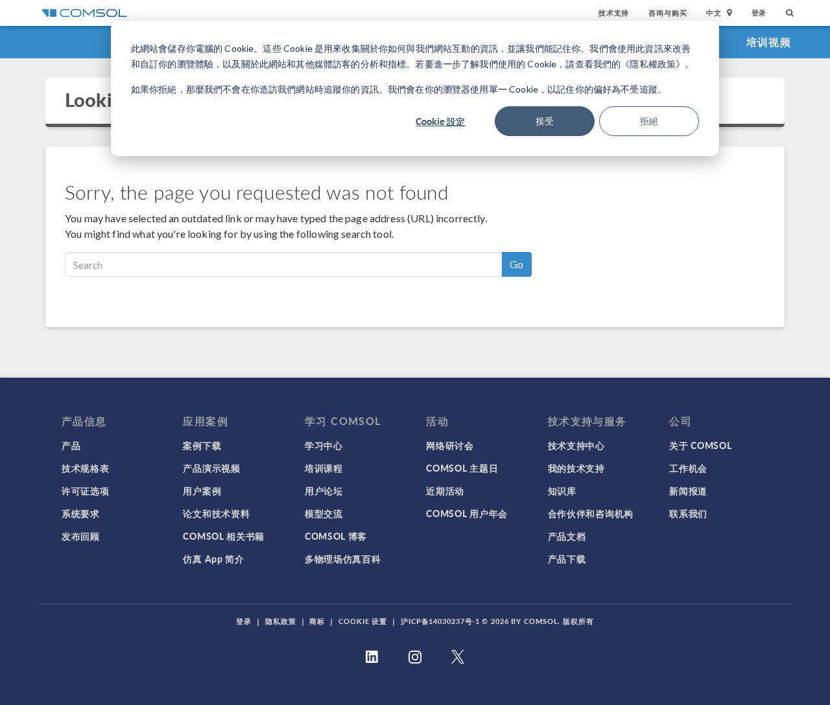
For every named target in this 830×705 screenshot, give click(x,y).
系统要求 (81, 513)
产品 (71, 445)
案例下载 (202, 445)
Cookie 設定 (440, 121)
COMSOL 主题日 (462, 467)
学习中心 (324, 445)
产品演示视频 (211, 467)
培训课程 (324, 467)
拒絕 (649, 120)
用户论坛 (324, 490)
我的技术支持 (576, 467)
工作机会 (688, 467)
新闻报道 (688, 490)
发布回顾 (81, 535)
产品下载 (567, 558)
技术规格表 (86, 467)
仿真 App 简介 (213, 558)
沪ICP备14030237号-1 (440, 621)
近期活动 (445, 490)
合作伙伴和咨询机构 (591, 513)
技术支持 (614, 12)
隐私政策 (280, 621)
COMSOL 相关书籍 (224, 535)
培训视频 (768, 41)
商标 (317, 621)
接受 (545, 120)
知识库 (562, 490)
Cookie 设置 (362, 621)
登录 (759, 12)
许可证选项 (86, 490)
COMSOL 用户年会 (467, 513)
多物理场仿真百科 (343, 558)
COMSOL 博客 (336, 535)
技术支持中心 (576, 445)
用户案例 (202, 490)
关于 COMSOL (700, 445)
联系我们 (688, 513)
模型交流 (324, 513)
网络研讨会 (450, 445)
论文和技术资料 (216, 513)
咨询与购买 (667, 12)
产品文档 (567, 535)
